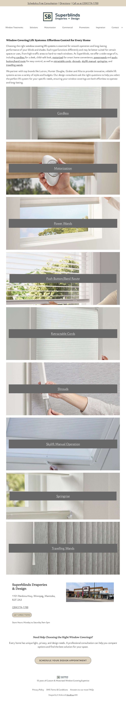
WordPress (70, 695)
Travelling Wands (63, 548)
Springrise (63, 496)
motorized (57, 57)
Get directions (22, 614)
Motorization (63, 168)
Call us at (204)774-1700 (85, 3)
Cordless (63, 113)
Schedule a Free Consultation (42, 3)
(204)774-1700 (20, 607)
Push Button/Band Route (63, 278)
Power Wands (63, 223)
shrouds (76, 61)
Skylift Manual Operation (63, 444)
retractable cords (62, 61)
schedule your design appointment (63, 660)
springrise (102, 61)
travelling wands (14, 65)
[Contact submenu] (122, 27)
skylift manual (89, 61)
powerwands (100, 57)
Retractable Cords (63, 333)
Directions (65, 3)
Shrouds (63, 389)
